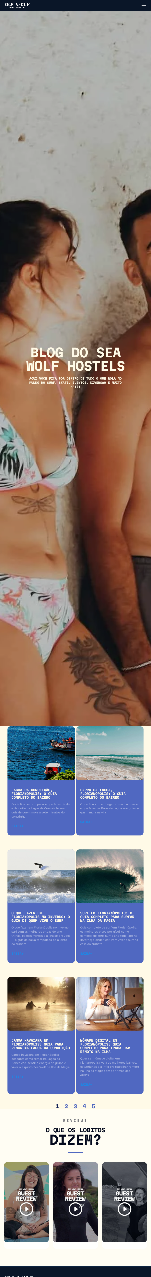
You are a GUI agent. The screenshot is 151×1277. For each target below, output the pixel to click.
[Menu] (144, 5)
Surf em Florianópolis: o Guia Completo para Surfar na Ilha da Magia (107, 916)
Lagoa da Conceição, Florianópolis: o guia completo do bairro (34, 793)
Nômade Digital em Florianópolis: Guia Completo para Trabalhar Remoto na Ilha (105, 1046)
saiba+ (17, 826)
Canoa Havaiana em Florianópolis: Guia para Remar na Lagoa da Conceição (40, 1044)
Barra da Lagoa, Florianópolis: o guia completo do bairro (103, 793)
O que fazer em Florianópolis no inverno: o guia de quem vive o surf (40, 916)
